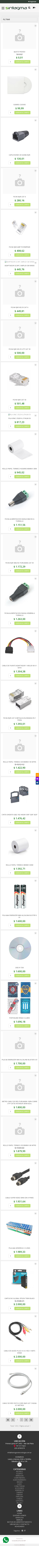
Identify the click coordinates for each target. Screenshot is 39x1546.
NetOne (19, 1545)
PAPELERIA (19, 1497)
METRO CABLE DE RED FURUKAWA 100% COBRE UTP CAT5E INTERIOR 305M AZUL (19, 1102)
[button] (34, 8)
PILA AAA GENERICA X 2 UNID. (19, 1248)
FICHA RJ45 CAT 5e (19, 400)
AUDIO (19, 1484)
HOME (19, 1513)
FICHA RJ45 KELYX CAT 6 (19, 307)
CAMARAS (19, 1492)
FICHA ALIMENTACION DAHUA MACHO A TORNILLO (19, 520)
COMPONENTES (19, 1478)
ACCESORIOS (19, 1488)
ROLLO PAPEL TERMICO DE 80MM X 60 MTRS (19, 1145)
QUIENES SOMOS (19, 1515)
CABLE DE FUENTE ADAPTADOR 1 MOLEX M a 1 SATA (19, 667)
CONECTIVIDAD (19, 1486)
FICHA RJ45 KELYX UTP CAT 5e (19, 349)
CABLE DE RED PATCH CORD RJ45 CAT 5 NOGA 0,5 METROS (19, 1404)
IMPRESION (19, 1476)
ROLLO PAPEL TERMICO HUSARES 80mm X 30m (19, 469)
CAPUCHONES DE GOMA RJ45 (19, 155)
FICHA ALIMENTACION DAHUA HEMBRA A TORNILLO (19, 614)
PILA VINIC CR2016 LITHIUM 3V (19, 418)
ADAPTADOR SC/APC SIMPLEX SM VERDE (19, 266)
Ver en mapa (21, 1446)
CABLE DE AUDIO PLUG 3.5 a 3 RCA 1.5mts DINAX (19, 1352)
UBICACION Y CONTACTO (19, 1524)
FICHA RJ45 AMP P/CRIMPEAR (19, 247)
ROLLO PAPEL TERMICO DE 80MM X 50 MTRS (19, 762)
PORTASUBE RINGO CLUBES (19, 1018)
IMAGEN (19, 1482)
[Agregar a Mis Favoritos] (35, 26)
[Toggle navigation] (3, 8)
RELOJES (19, 1503)
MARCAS (19, 1520)
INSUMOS (19, 1472)
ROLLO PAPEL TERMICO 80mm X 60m (19, 865)
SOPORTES (19, 1501)
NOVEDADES (19, 1526)
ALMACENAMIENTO (19, 1480)
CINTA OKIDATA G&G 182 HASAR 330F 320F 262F (19, 815)
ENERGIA (20, 1494)
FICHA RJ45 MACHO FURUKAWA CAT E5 (19, 563)
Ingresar (33, 1)
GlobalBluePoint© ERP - (19, 1541)
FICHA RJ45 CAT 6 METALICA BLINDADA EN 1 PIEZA (19, 719)
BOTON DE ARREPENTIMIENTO (19, 1522)
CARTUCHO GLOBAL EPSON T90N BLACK (19, 1298)
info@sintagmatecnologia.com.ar (19, 1452)
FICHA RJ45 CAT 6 (19, 197)
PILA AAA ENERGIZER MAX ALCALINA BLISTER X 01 (19, 916)
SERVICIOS (19, 1517)
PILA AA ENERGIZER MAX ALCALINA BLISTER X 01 (19, 1060)
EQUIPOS (19, 1474)
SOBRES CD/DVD (19, 105)
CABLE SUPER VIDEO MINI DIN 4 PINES (19, 1198)
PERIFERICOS (19, 1490)
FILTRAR (6, 19)
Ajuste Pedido (19, 52)
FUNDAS (19, 1499)
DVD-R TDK (19, 968)
